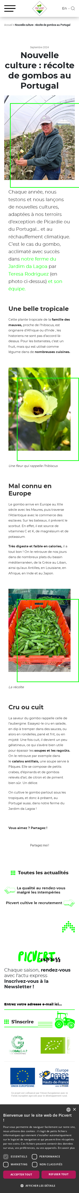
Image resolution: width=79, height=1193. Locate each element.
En (64, 8)
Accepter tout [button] (21, 1174)
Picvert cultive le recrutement (34, 903)
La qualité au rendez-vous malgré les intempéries (41, 890)
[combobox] (68, 1110)
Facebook (39, 854)
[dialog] (39, 1148)
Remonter (68, 927)
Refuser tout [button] (58, 1174)
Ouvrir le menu (10, 8)
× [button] (74, 1109)
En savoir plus (66, 1148)
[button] (39, 1185)
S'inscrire (22, 1022)
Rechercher (73, 8)
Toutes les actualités (43, 872)
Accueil (8, 24)
